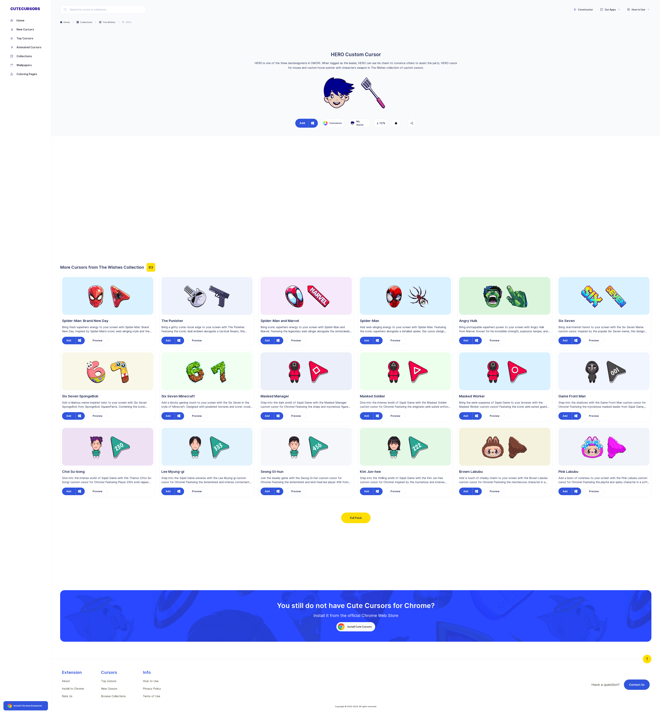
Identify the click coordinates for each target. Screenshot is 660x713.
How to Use (150, 681)
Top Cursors (108, 681)
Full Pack (356, 518)
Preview (97, 340)
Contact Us (637, 684)
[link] (30, 47)
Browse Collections (113, 696)
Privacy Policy (152, 688)
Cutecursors (25, 9)
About (66, 681)
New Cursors (109, 688)
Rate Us (67, 696)
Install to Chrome (73, 688)
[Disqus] (355, 185)
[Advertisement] (355, 38)
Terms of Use (151, 696)
